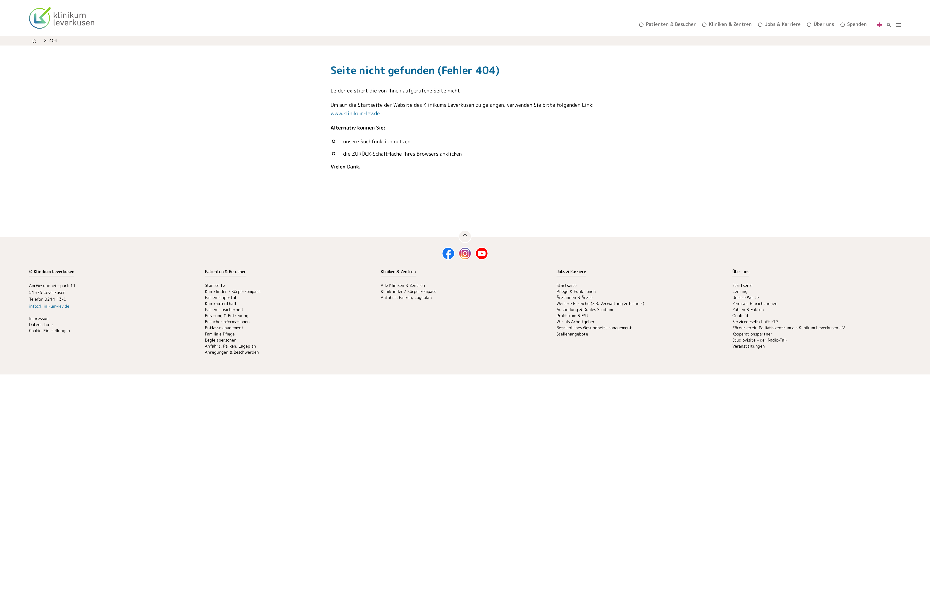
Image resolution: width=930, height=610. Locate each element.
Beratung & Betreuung (226, 315)
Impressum (39, 318)
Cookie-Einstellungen (49, 330)
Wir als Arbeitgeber (576, 321)
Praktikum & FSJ (572, 315)
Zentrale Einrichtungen (754, 303)
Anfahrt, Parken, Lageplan (230, 346)
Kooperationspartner (752, 334)
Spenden (857, 24)
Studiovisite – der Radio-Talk (760, 340)
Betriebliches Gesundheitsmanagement (594, 327)
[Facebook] (448, 253)
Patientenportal (220, 297)
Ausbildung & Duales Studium (585, 309)
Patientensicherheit (224, 309)
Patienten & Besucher (671, 24)
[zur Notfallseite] (879, 24)
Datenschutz (41, 324)
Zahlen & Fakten (748, 309)
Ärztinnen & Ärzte (575, 297)
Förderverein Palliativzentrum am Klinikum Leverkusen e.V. (789, 327)
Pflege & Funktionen (576, 291)
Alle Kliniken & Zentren (403, 285)
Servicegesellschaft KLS (755, 321)
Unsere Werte (745, 297)
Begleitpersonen (220, 340)
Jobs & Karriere (783, 24)
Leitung (740, 291)
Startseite (215, 285)
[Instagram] (465, 253)
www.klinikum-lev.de (355, 113)
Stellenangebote (572, 334)
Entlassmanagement (224, 327)
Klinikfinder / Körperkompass (232, 291)
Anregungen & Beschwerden (232, 352)
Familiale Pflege (220, 334)
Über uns (824, 24)
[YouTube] (481, 253)
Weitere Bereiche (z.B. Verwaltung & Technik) (600, 303)
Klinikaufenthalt (221, 303)
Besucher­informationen (227, 321)
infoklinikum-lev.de (49, 306)
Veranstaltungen (748, 346)
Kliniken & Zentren (730, 24)
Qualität (740, 315)
